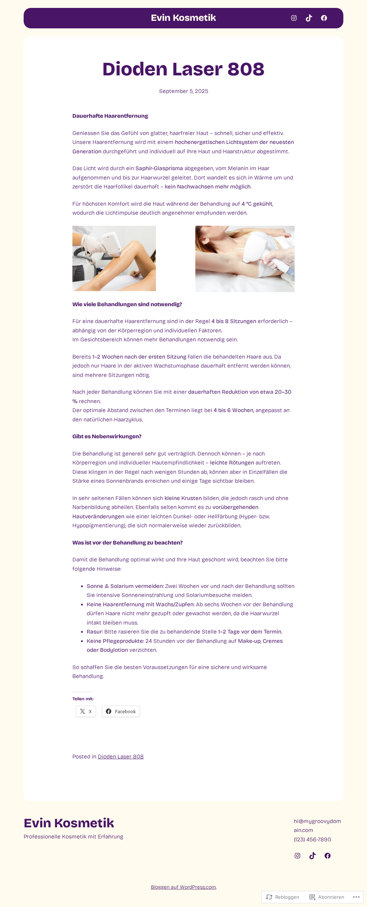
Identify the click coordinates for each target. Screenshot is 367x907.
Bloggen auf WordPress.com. (183, 887)
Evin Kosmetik (183, 17)
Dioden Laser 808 (121, 756)
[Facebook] (324, 18)
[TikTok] (309, 18)
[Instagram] (293, 18)
